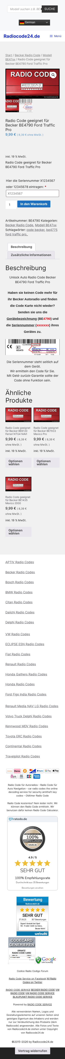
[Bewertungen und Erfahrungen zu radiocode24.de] (32, 935)
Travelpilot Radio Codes (22, 756)
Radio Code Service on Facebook (27, 978)
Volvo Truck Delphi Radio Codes (28, 716)
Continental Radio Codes (23, 746)
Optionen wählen (15, 462)
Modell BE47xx (46, 225)
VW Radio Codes (17, 634)
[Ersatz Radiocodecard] (21, 963)
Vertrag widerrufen (32, 1051)
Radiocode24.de (22, 36)
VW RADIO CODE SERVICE (40, 993)
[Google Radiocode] (46, 963)
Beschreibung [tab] (21, 247)
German (29, 22)
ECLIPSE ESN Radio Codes (24, 644)
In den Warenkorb (33, 204)
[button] (53, 75)
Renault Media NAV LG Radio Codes (31, 706)
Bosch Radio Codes (19, 582)
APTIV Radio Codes (19, 562)
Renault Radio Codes (20, 664)
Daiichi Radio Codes (19, 612)
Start (8, 55)
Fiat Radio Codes (17, 654)
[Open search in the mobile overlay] (32, 9)
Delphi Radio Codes (19, 622)
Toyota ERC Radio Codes (23, 736)
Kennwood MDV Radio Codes (26, 726)
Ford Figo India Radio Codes (25, 694)
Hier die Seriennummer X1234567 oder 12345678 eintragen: (30, 184)
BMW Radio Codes (18, 592)
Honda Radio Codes (20, 684)
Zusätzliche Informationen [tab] (31, 255)
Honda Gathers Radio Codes (26, 674)
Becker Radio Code (27, 55)
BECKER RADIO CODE (43, 989)
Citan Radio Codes (18, 602)
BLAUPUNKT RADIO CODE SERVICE (32, 996)
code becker (35, 230)
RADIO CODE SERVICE (18, 989)
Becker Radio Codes (20, 572)
